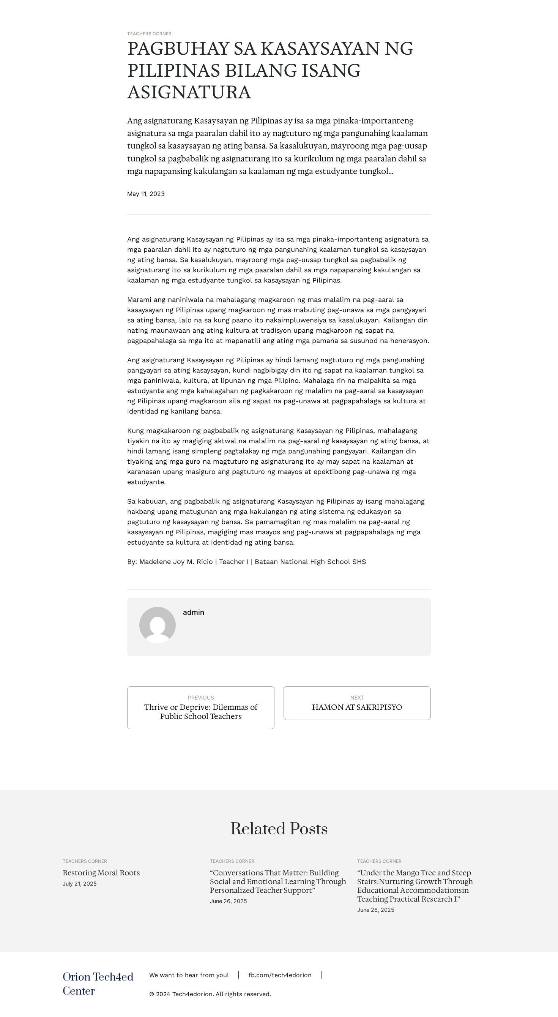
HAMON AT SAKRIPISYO (357, 707)
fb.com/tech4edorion (280, 975)
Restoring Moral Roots (101, 873)
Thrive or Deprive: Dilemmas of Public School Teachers (201, 711)
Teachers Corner (149, 33)
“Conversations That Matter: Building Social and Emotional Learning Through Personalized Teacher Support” (278, 882)
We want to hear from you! (189, 975)
